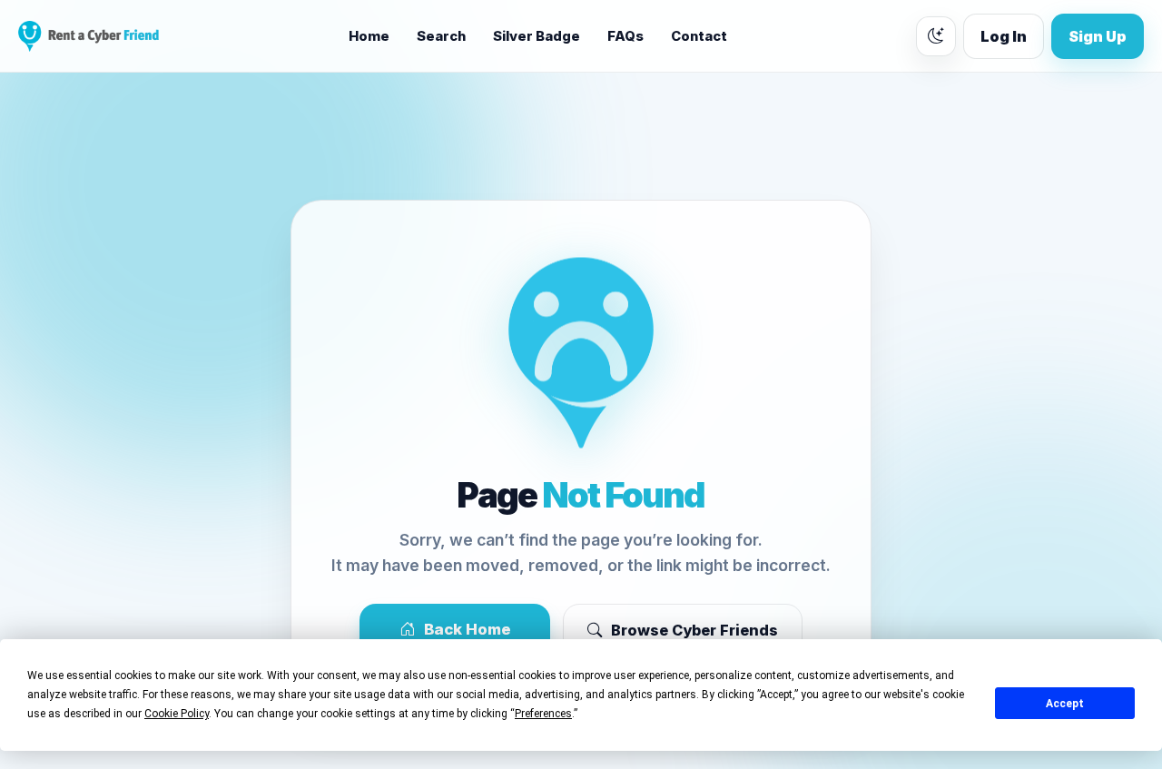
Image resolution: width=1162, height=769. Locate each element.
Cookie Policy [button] (176, 713)
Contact (699, 36)
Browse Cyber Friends (694, 630)
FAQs (625, 36)
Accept (1065, 703)
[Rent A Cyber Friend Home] (88, 36)
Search (441, 36)
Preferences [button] (543, 713)
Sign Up (1097, 36)
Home (369, 36)
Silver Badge (536, 36)
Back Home (467, 629)
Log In (1003, 36)
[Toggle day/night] (936, 36)
